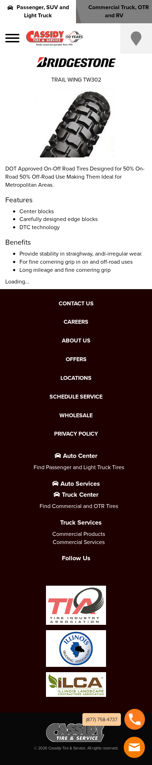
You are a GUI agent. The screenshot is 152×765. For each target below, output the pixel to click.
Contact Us (76, 303)
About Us (76, 341)
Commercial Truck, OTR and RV (118, 11)
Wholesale (76, 415)
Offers (76, 359)
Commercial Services (79, 542)
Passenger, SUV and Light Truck (43, 11)
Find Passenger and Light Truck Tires (79, 467)
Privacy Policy (76, 434)
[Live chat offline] (134, 747)
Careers (76, 322)
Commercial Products (78, 534)
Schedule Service (76, 397)
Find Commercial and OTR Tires (79, 506)
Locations (76, 378)
